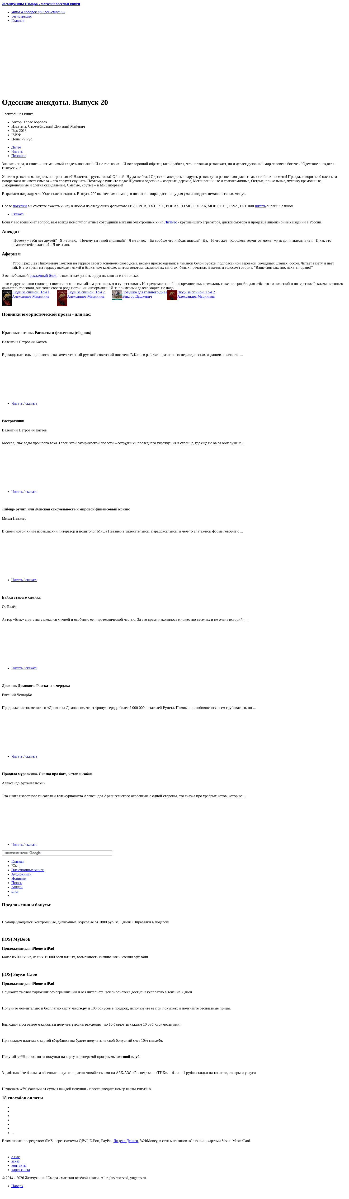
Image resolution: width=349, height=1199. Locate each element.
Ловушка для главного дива (144, 292)
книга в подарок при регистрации (38, 12)
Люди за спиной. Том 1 (31, 292)
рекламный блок (43, 275)
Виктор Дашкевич (137, 296)
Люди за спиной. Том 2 (86, 292)
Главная (17, 861)
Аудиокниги (21, 874)
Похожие (18, 156)
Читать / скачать (24, 403)
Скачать (17, 214)
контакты (19, 1165)
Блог (15, 891)
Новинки (18, 878)
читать (260, 206)
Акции (17, 887)
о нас (15, 1157)
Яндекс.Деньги (125, 1141)
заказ (15, 1161)
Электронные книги (27, 870)
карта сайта (20, 1170)
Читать (17, 151)
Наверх (17, 1186)
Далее (16, 147)
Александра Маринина (30, 296)
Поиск (16, 883)
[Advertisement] (123, 60)
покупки (20, 206)
